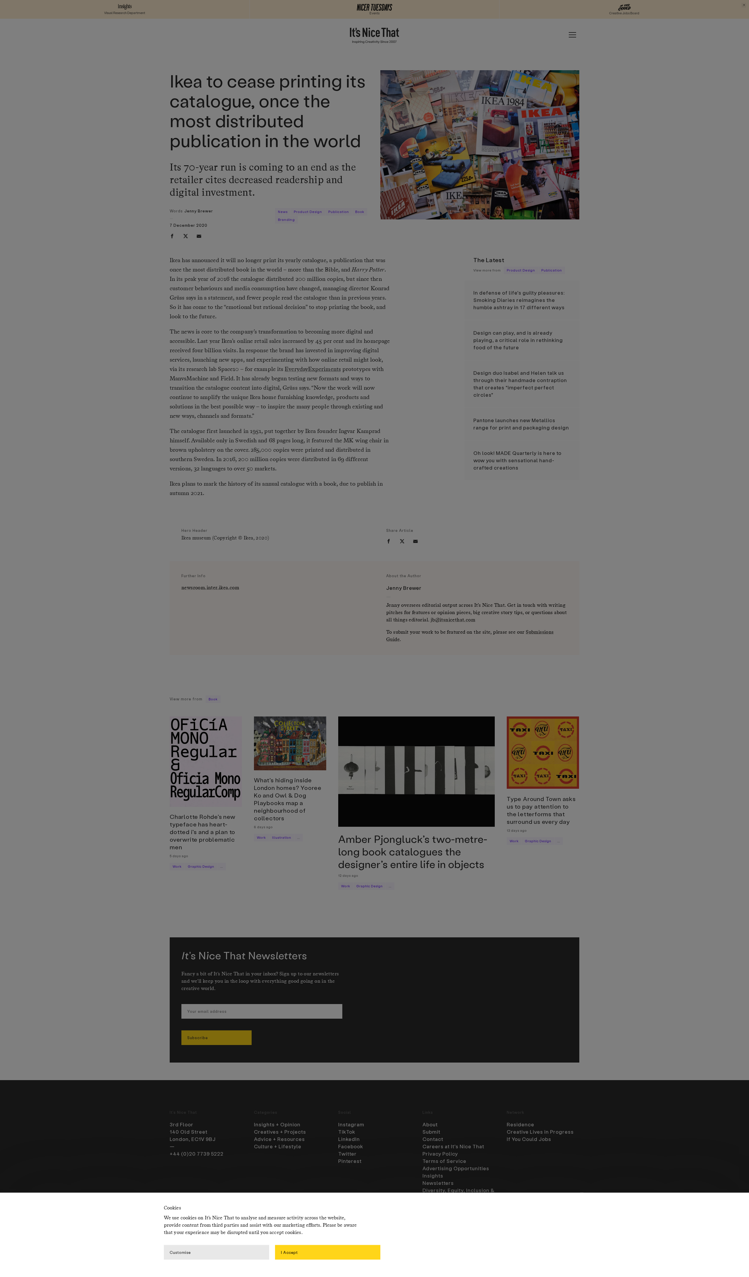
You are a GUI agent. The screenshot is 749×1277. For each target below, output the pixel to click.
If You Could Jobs (529, 1139)
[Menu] (572, 35)
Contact (432, 1139)
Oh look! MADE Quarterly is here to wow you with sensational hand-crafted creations (517, 460)
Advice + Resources (279, 1139)
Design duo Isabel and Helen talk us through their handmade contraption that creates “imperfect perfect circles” (520, 384)
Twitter (347, 1153)
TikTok (346, 1132)
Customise (180, 1252)
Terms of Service (444, 1161)
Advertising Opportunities (455, 1168)
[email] (199, 236)
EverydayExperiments (313, 369)
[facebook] (172, 236)
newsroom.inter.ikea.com (210, 587)
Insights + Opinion (277, 1124)
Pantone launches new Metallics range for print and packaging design (521, 423)
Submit (431, 1132)
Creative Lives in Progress (540, 1132)
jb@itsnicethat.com (453, 620)
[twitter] (185, 236)
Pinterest (350, 1161)
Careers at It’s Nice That (453, 1146)
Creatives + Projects (280, 1132)
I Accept (289, 1252)
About (430, 1124)
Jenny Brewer (198, 211)
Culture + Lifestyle (277, 1146)
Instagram (351, 1124)
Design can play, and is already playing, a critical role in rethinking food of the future (518, 340)
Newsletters (438, 1183)
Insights (432, 1175)
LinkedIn (349, 1139)
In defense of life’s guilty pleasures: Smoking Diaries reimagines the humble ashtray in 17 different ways (519, 300)
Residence (520, 1124)
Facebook (350, 1146)
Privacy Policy (440, 1153)
